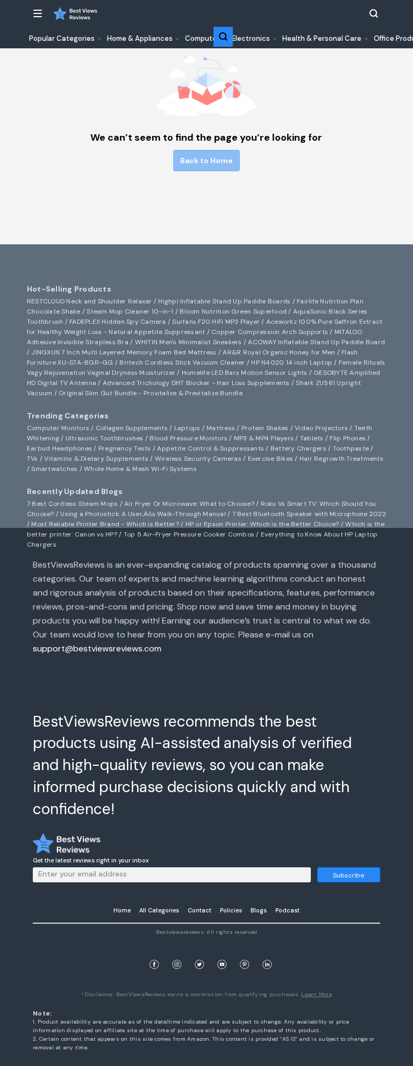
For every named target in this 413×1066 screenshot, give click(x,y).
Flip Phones (348, 438)
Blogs (259, 910)
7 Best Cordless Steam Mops (72, 503)
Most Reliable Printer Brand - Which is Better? (105, 524)
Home (122, 910)
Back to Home (206, 160)
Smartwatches (54, 469)
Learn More (316, 994)
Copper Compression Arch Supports (269, 332)
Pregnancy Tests (124, 448)
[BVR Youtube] (222, 952)
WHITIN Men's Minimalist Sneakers (188, 342)
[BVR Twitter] (199, 952)
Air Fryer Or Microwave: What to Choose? (189, 503)
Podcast (287, 910)
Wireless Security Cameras (198, 458)
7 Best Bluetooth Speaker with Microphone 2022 (309, 514)
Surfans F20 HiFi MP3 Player (216, 321)
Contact (199, 910)
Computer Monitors (58, 428)
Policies (231, 910)
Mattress (220, 428)
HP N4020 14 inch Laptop (291, 362)
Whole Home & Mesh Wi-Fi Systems (140, 469)
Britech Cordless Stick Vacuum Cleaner (182, 362)
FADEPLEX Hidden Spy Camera (117, 321)
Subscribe (348, 875)
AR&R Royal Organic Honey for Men (279, 352)
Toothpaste (351, 448)
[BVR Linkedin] (267, 952)
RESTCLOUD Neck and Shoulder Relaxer (89, 301)
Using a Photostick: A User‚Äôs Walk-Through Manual (143, 514)
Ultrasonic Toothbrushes (105, 438)
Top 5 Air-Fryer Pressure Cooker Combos (189, 534)
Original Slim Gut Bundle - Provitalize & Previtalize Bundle (151, 393)
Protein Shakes (265, 428)
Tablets (312, 438)
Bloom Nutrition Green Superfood (233, 311)
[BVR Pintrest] (245, 952)
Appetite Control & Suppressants (210, 448)
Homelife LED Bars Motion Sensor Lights (245, 372)
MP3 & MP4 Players (264, 438)
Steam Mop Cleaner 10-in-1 (130, 311)
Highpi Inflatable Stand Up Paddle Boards (224, 301)
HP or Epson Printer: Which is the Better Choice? (262, 524)
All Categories (159, 910)
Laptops (187, 428)
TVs (32, 458)
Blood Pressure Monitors (188, 438)
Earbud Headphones (59, 448)
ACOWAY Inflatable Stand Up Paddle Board (316, 342)
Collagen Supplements (132, 428)
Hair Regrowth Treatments (341, 458)
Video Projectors (321, 428)
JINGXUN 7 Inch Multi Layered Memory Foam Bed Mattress (123, 352)
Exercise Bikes (271, 458)
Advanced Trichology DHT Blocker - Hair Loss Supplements (196, 383)
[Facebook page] (154, 952)
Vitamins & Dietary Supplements (96, 458)
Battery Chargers (298, 448)
